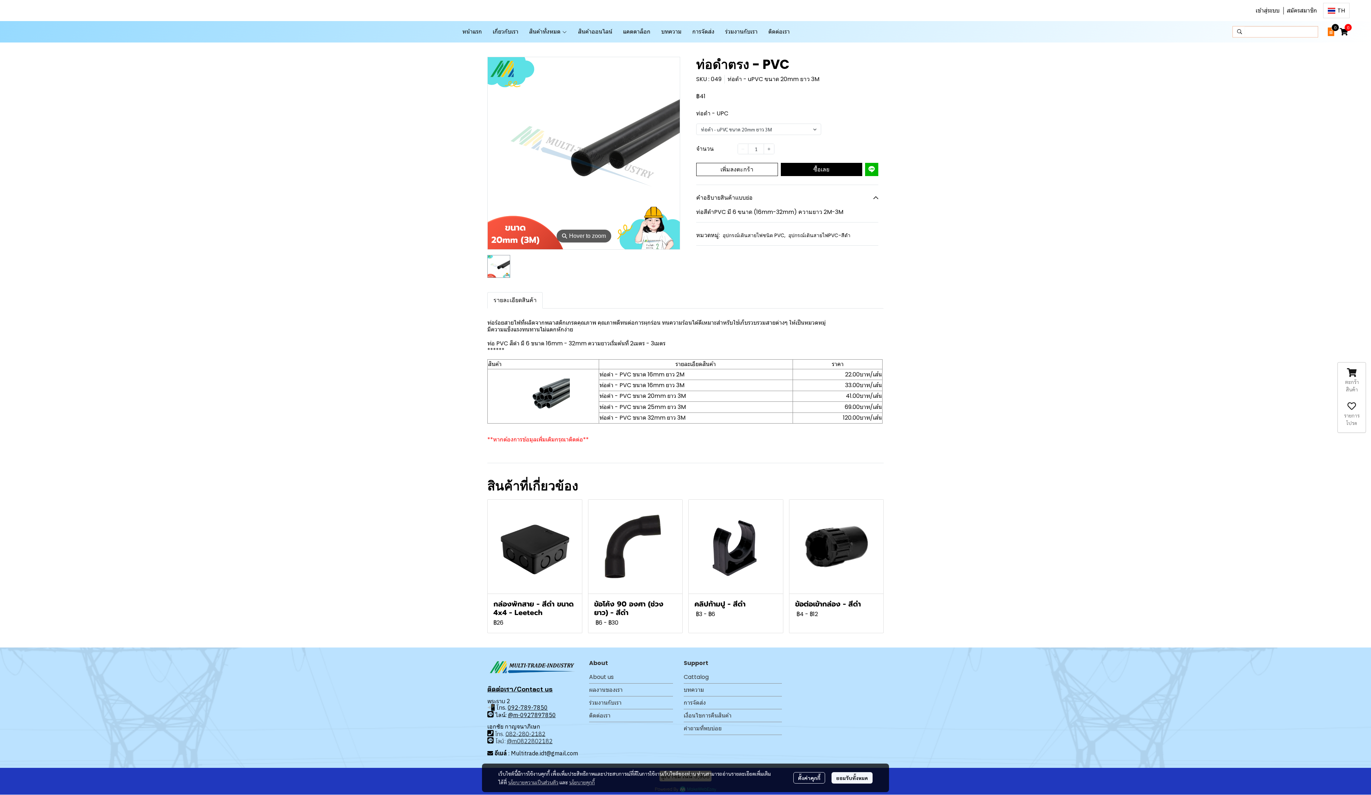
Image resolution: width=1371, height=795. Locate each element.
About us (601, 677)
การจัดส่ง (695, 703)
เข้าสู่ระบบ (1268, 10)
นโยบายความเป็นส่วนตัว (533, 782)
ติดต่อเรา (600, 715)
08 (509, 733)
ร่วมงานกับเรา (605, 703)
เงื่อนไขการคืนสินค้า (708, 715)
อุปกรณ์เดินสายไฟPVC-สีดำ (819, 235)
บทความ (694, 690)
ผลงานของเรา (606, 690)
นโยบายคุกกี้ (582, 782)
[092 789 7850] (490, 714)
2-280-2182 (529, 733)
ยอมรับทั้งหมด (852, 778)
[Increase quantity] (769, 149)
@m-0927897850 (532, 715)
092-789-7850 (528, 707)
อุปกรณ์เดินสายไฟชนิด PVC (754, 235)
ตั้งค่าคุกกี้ (809, 778)
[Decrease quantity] (743, 149)
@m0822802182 (530, 741)
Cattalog (696, 677)
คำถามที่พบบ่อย (703, 728)
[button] (1336, 10)
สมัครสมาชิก (1302, 10)
